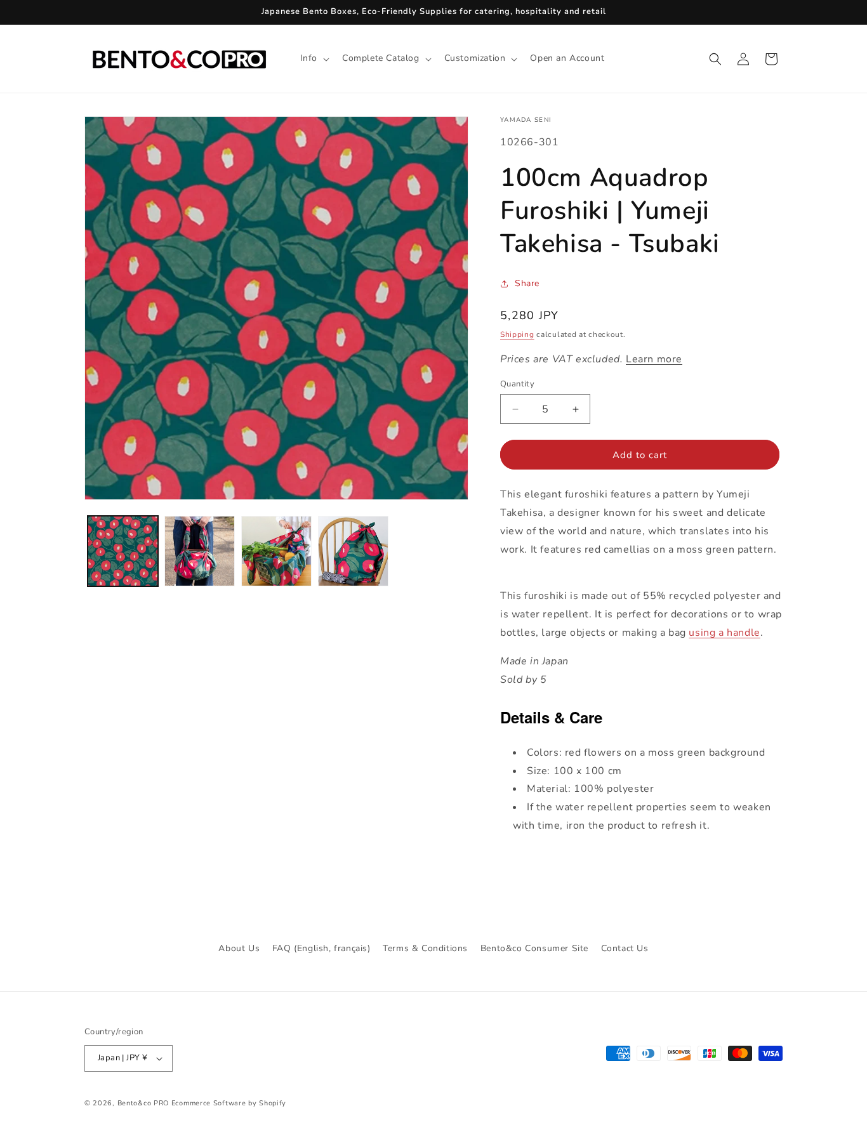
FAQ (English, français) (321, 948)
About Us (239, 948)
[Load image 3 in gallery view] (276, 551)
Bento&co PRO (143, 1103)
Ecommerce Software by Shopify (228, 1103)
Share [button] (527, 283)
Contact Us (625, 948)
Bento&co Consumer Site (534, 948)
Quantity (517, 384)
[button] (313, 58)
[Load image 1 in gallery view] (123, 551)
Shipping (517, 334)
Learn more (654, 359)
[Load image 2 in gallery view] (199, 551)
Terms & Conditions (425, 948)
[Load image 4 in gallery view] (353, 551)
